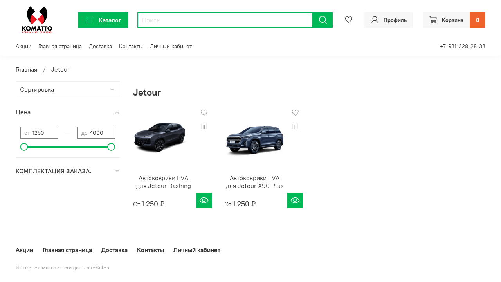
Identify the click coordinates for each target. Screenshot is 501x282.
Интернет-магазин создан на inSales (62, 267)
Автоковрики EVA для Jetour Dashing (163, 182)
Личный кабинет (171, 46)
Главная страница (60, 46)
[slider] (24, 147)
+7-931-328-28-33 (462, 46)
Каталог (110, 20)
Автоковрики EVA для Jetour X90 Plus (255, 182)
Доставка (100, 46)
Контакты (131, 46)
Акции (23, 46)
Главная (26, 69)
